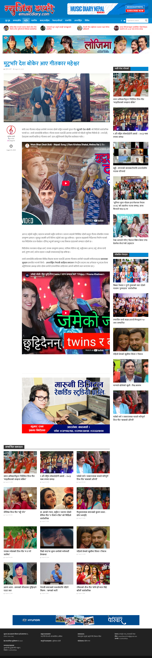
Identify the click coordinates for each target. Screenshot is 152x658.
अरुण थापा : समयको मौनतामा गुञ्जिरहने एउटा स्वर (20, 589)
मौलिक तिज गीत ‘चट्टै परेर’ (15, 512)
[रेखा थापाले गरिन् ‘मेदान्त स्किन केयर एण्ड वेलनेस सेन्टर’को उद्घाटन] (130, 225)
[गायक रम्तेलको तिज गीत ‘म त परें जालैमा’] (20, 537)
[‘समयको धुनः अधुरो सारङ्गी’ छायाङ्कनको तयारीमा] (6, 28)
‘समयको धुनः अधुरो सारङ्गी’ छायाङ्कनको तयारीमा (22, 28)
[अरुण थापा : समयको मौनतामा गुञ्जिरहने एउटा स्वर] (20, 573)
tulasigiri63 (12, 141)
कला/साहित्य (45, 20)
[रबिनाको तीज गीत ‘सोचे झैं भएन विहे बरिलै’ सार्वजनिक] (93, 573)
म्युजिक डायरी (8, 69)
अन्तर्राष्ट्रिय (78, 20)
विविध (87, 20)
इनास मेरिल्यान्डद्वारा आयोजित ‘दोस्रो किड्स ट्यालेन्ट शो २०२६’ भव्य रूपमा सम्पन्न (96, 28)
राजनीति (68, 20)
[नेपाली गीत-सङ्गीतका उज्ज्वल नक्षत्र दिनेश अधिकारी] (42, 28)
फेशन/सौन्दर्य (57, 20)
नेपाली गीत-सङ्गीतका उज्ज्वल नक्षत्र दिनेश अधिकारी (59, 28)
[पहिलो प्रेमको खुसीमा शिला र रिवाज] (93, 537)
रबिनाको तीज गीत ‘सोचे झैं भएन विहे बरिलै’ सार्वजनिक (92, 589)
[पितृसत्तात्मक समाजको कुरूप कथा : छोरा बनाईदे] (93, 498)
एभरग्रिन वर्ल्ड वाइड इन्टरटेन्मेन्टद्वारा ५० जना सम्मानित (129, 321)
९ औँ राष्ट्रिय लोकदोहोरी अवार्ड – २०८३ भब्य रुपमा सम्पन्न (55, 478)
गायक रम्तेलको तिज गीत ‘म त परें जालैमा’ (17, 553)
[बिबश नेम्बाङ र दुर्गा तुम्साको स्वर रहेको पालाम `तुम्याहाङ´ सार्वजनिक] (116, 28)
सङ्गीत (26, 20)
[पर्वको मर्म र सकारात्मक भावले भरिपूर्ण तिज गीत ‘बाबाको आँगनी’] (93, 462)
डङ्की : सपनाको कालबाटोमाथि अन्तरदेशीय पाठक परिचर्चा (130, 170)
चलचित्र (34, 20)
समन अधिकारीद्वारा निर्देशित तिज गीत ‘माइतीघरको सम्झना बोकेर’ (19, 478)
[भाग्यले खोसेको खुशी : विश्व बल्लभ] (130, 370)
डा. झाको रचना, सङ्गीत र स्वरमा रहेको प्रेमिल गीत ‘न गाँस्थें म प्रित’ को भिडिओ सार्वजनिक (55, 515)
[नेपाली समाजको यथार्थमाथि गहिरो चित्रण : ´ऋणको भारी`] (56, 573)
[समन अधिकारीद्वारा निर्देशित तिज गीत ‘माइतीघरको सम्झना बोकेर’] (20, 462)
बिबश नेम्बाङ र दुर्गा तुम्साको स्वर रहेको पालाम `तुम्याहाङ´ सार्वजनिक (132, 28)
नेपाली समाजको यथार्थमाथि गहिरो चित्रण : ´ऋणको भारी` (54, 589)
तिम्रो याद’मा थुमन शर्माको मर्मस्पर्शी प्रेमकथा (54, 553)
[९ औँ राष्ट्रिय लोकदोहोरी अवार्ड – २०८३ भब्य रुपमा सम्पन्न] (56, 462)
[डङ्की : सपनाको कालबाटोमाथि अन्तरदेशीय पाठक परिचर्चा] (130, 153)
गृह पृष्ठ (7, 20)
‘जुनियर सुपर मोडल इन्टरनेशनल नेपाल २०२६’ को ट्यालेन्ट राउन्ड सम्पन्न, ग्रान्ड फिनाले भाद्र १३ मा (128, 206)
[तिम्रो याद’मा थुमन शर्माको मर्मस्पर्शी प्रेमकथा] (56, 537)
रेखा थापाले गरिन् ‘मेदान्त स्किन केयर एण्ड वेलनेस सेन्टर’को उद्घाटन (130, 242)
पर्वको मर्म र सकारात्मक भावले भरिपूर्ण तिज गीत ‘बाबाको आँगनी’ (92, 478)
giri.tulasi (11, 139)
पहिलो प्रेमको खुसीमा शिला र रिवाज (91, 551)
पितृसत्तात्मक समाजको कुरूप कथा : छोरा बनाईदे (91, 514)
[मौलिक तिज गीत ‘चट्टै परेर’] (20, 498)
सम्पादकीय (17, 20)
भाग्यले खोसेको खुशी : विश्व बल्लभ (127, 385)
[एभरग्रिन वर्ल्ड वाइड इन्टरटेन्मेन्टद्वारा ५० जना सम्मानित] (130, 305)
